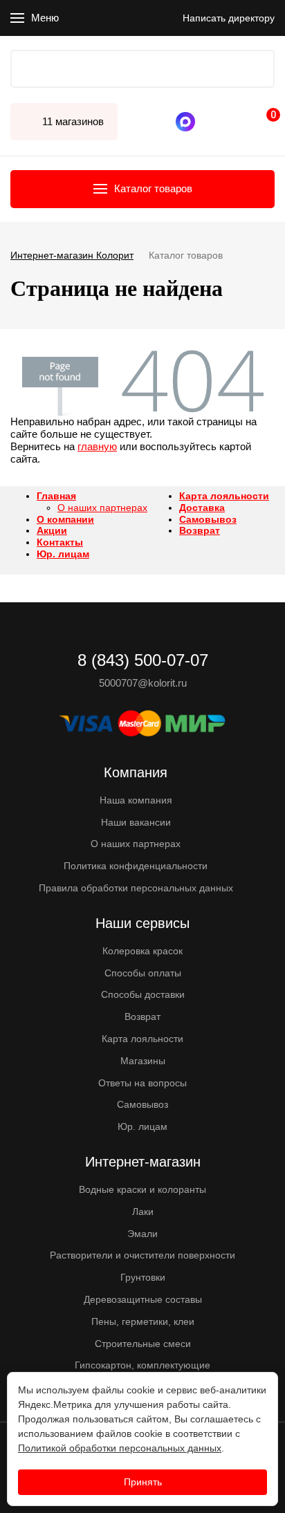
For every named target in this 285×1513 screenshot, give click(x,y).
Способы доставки (143, 994)
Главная (56, 495)
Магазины (142, 1060)
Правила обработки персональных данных (136, 887)
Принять (143, 1481)
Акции (52, 530)
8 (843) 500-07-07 (212, 122)
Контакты (60, 542)
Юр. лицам (63, 553)
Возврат (199, 530)
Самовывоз (208, 519)
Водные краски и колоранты (142, 1189)
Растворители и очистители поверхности (142, 1255)
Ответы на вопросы (142, 1082)
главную (97, 446)
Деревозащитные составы (143, 1299)
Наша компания (136, 800)
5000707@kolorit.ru (143, 683)
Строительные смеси (143, 1343)
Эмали (142, 1233)
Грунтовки (142, 1277)
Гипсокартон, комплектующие (142, 1365)
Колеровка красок (142, 950)
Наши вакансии (136, 822)
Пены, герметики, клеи (142, 1321)
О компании (65, 519)
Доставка (202, 507)
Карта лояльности (224, 495)
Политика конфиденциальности (136, 865)
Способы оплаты (142, 972)
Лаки (143, 1211)
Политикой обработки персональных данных (119, 1448)
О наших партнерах (102, 507)
